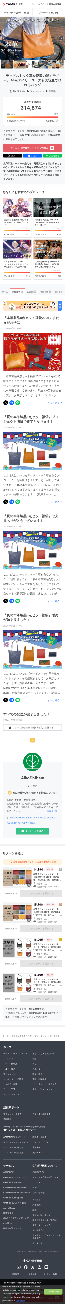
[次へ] (61, 38)
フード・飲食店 (10, 1063)
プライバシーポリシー (42, 1214)
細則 (34, 1209)
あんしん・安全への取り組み (45, 1177)
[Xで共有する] (5, 402)
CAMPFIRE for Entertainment (16, 1192)
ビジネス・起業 (10, 1083)
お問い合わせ (38, 1192)
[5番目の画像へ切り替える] (58, 64)
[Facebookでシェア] (11, 402)
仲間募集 (45, 291)
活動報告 (17, 291)
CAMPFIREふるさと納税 (14, 1202)
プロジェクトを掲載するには (16, 12)
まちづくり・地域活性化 (43, 1053)
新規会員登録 (55, 4)
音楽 (34, 1058)
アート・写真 (9, 1089)
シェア (34, 155)
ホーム (5, 291)
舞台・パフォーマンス (42, 1089)
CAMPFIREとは (39, 1172)
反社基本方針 (38, 1230)
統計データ (37, 1152)
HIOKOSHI (8, 1212)
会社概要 (15, 1273)
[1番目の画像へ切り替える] (7, 64)
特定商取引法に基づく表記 (21, 822)
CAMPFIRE (8, 1172)
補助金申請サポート (12, 1228)
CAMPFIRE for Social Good (15, 1187)
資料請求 (7, 1119)
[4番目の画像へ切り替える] (45, 64)
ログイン (42, 4)
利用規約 (36, 1204)
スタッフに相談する (41, 1113)
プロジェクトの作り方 (13, 1147)
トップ (6, 1035)
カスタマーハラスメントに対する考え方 (46, 1236)
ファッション (37, 91)
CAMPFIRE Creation (12, 1182)
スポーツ (36, 1068)
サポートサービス (40, 1142)
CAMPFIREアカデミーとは (15, 1137)
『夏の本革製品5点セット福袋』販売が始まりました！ (30, 617)
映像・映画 (37, 1073)
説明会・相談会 (39, 1137)
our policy (20, 1300)
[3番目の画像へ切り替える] (32, 64)
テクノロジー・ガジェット (15, 1053)
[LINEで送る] (17, 402)
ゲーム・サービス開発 (13, 1078)
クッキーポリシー (40, 1243)
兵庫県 (52, 91)
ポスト (14, 155)
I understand (53, 1291)
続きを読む (52, 810)
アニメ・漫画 (9, 1068)
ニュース (36, 1182)
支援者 (31, 291)
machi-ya (7, 1223)
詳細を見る (9, 893)
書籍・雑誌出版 (39, 1078)
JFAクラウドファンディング (16, 1217)
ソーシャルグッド (11, 1094)
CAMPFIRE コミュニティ (14, 1177)
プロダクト (8, 1058)
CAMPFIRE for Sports (13, 1197)
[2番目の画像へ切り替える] (20, 64)
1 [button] (32, 740)
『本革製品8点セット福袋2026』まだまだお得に (31, 320)
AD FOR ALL (9, 1207)
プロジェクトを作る (12, 1113)
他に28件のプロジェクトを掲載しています (35, 792)
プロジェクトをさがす (22, 1035)
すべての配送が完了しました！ (26, 714)
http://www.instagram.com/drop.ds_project (32, 817)
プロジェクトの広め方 (13, 1152)
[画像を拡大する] (29, 885)
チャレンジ (37, 1063)
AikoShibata (19, 91)
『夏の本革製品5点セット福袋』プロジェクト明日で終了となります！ (30, 419)
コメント (59, 291)
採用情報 (32, 1273)
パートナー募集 (50, 1273)
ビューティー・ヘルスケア (44, 1083)
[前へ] (3, 38)
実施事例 (36, 1147)
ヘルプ (35, 1187)
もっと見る (53, 402)
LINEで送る (54, 155)
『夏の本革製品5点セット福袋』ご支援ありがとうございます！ (30, 518)
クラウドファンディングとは (16, 1142)
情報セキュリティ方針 (42, 1225)
